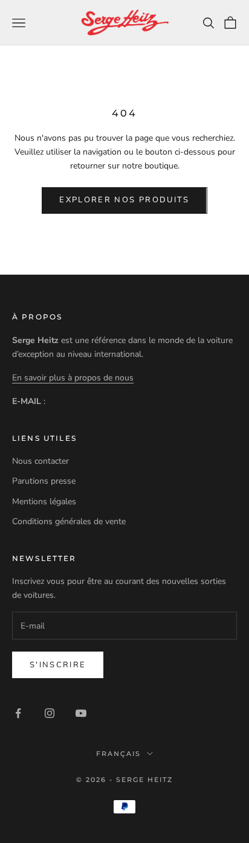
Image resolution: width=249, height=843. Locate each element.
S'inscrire (58, 664)
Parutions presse (44, 481)
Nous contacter (40, 461)
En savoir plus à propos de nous (73, 377)
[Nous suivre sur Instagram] (50, 713)
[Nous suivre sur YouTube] (81, 713)
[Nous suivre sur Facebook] (18, 713)
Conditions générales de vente (69, 521)
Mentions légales (44, 501)
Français (118, 753)
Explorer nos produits (124, 199)
